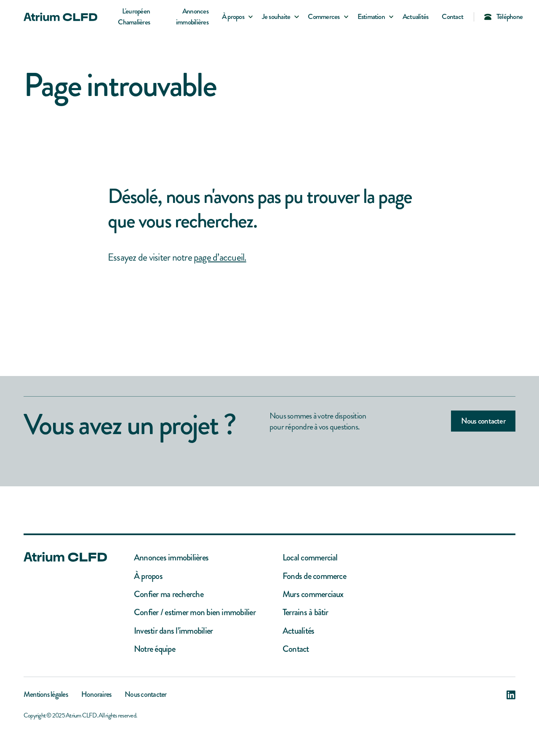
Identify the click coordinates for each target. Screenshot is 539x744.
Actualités (415, 16)
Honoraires (96, 695)
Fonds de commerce (314, 576)
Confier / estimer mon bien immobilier (195, 612)
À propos (148, 576)
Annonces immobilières (192, 16)
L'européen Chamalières (134, 16)
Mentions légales (46, 695)
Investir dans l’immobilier (173, 631)
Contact (452, 16)
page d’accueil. (220, 257)
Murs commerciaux (313, 594)
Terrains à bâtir (305, 612)
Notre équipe (154, 649)
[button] (235, 17)
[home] (60, 17)
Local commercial (310, 557)
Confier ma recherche (168, 594)
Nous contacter (483, 421)
